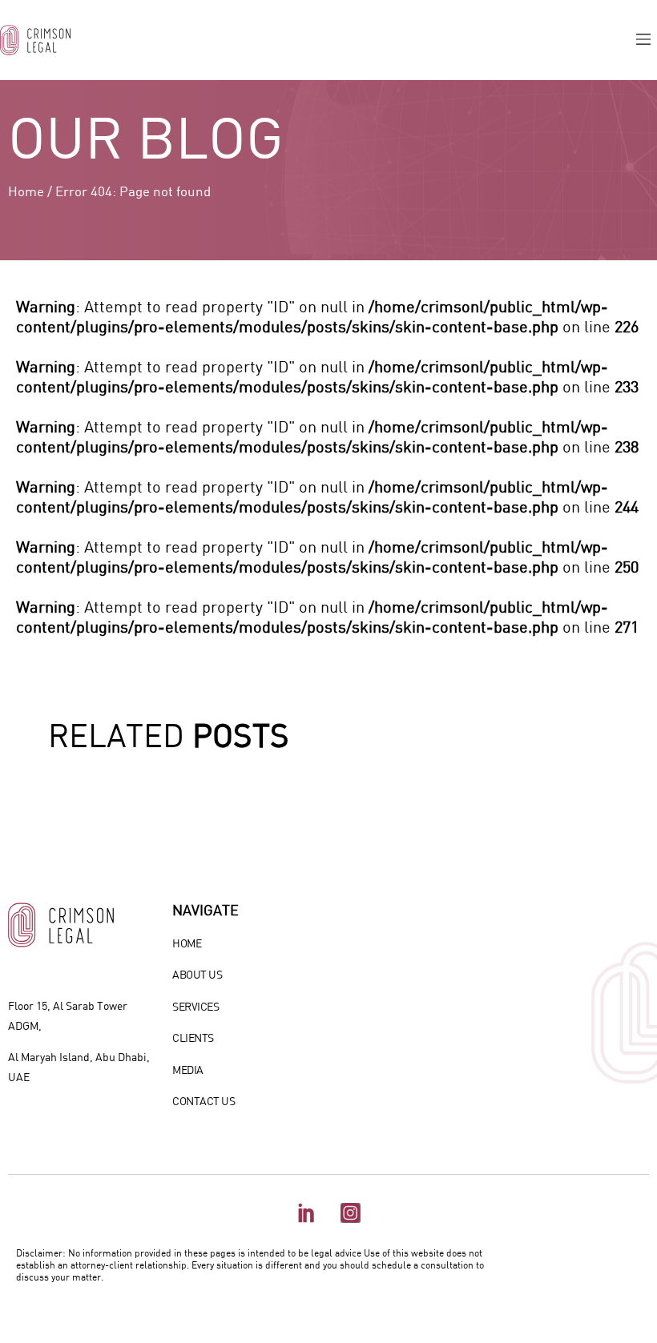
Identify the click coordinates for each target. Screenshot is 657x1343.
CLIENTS (193, 1037)
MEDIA (188, 1069)
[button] (644, 40)
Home (26, 191)
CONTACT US (203, 1101)
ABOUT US (197, 974)
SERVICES (195, 1006)
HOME (186, 943)
